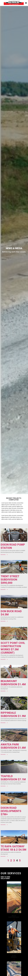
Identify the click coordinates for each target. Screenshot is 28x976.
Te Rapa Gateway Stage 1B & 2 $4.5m (13, 848)
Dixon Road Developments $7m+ (11, 811)
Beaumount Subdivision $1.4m (13, 683)
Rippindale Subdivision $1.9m (13, 714)
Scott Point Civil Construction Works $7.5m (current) (13, 647)
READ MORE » (3, 554)
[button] (25, 3)
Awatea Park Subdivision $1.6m (13, 746)
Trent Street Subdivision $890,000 (10, 579)
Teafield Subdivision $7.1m (13, 778)
